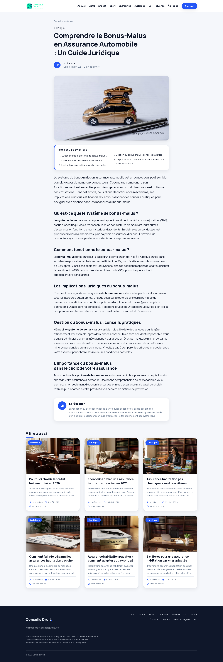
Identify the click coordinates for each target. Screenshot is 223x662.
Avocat (102, 5)
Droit (112, 5)
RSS (195, 619)
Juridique (140, 5)
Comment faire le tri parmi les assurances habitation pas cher (51, 558)
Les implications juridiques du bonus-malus (83, 165)
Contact (189, 6)
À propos (173, 5)
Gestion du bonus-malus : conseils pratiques (139, 154)
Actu (92, 5)
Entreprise (125, 5)
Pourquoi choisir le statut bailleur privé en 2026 (47, 481)
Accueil (82, 5)
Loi (150, 5)
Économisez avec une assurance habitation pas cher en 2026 (111, 481)
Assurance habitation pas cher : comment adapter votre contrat (110, 558)
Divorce (160, 5)
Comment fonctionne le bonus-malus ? (81, 160)
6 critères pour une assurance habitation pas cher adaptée (168, 558)
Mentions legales (182, 619)
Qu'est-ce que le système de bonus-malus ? (84, 155)
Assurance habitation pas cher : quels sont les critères (167, 481)
